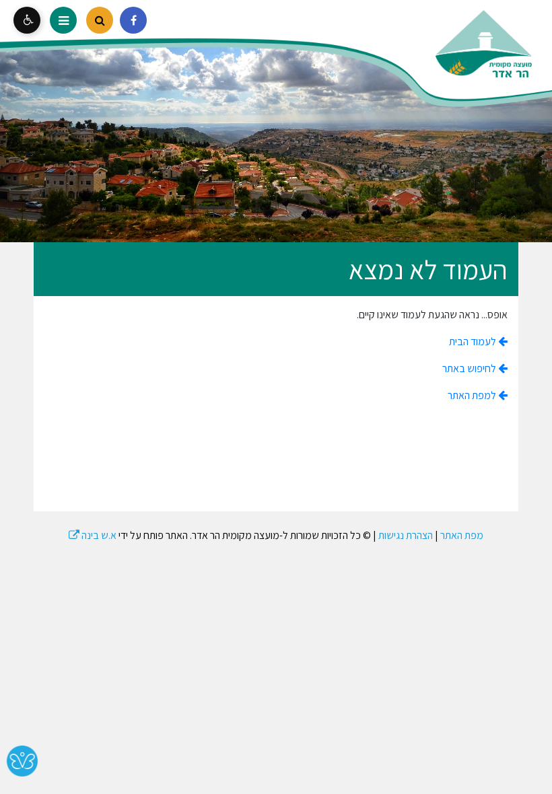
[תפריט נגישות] (26, 20)
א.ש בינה (92, 535)
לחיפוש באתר (470, 368)
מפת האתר (461, 535)
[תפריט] (63, 20)
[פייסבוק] (133, 20)
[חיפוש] (99, 20)
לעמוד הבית (473, 341)
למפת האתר (473, 395)
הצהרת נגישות (405, 535)
